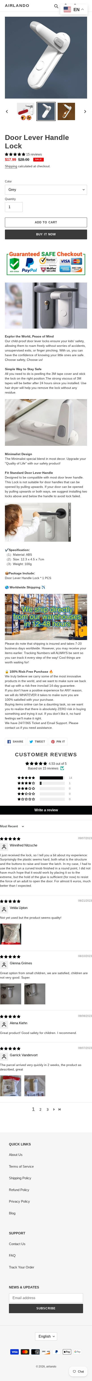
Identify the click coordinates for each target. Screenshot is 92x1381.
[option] (26, 111)
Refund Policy (19, 1190)
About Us (16, 1155)
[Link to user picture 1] (10, 934)
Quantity (10, 199)
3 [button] (47, 1109)
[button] (15, 154)
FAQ (12, 1255)
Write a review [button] (46, 810)
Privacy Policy (19, 1201)
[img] (10, 839)
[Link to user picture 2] (35, 994)
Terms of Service (21, 1166)
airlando (17, 5)
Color (8, 181)
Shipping (11, 166)
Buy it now (46, 234)
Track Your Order (21, 1267)
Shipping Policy (20, 1178)
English (45, 1336)
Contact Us (17, 1244)
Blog (12, 1213)
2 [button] (40, 1109)
